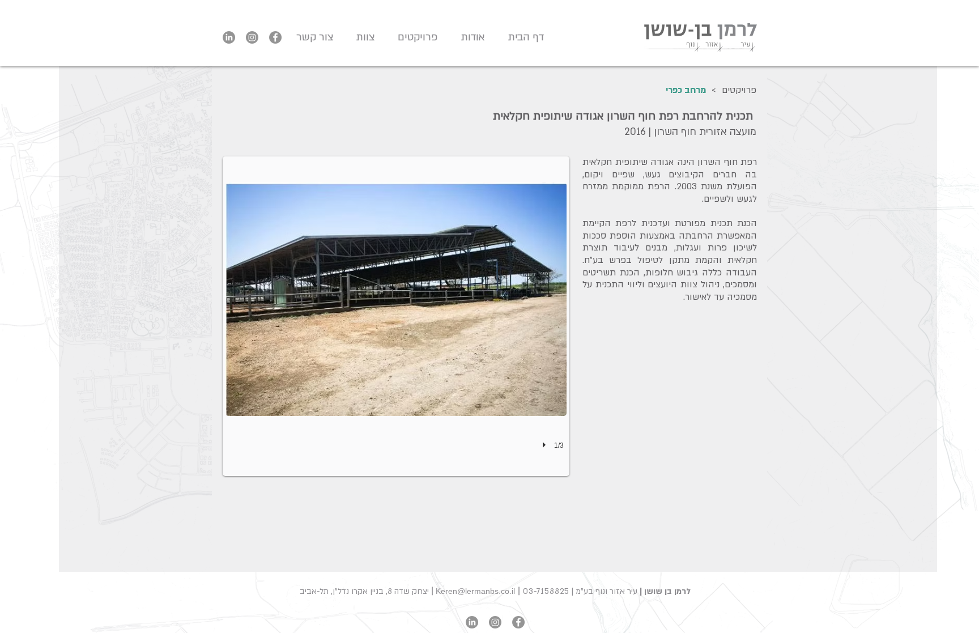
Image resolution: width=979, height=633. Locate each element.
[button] (414, 37)
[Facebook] (275, 37)
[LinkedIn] (229, 37)
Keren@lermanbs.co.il (475, 591)
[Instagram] (252, 37)
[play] (545, 445)
